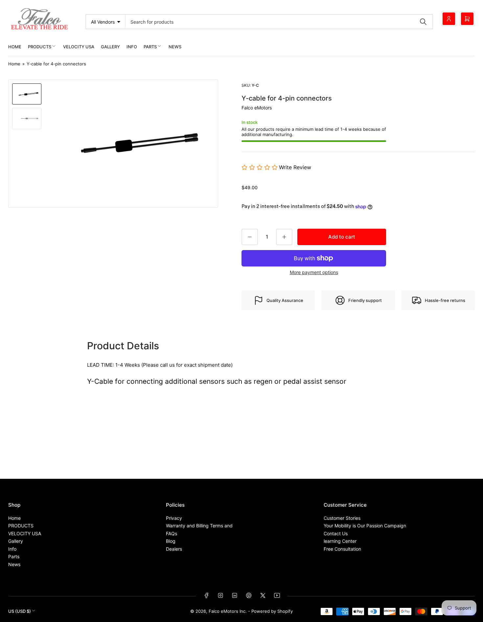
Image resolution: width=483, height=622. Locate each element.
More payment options (314, 272)
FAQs (171, 533)
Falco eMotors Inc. (228, 611)
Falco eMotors (257, 107)
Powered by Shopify (272, 611)
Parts (150, 46)
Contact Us (336, 533)
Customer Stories (342, 518)
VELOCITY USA (78, 46)
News (175, 46)
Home (14, 46)
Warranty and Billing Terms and (199, 525)
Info (131, 46)
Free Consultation (342, 549)
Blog (170, 541)
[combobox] (279, 21)
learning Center (340, 541)
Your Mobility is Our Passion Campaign (365, 525)
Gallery (110, 46)
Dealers (174, 549)
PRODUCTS (39, 46)
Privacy (174, 518)
